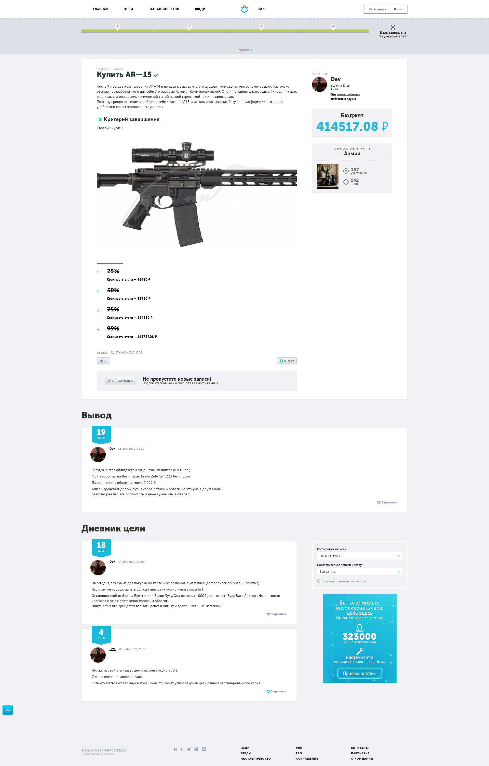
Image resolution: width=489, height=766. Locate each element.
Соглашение (307, 759)
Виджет (288, 361)
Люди (200, 9)
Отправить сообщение (345, 94)
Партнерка (360, 753)
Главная (100, 9)
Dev (336, 79)
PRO (299, 748)
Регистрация (377, 9)
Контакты (360, 748)
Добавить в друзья (343, 99)
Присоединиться (359, 673)
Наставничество (164, 9)
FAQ (299, 753)
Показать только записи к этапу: (340, 565)
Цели (128, 9)
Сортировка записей (331, 549)
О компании (362, 759)
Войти (398, 9)
